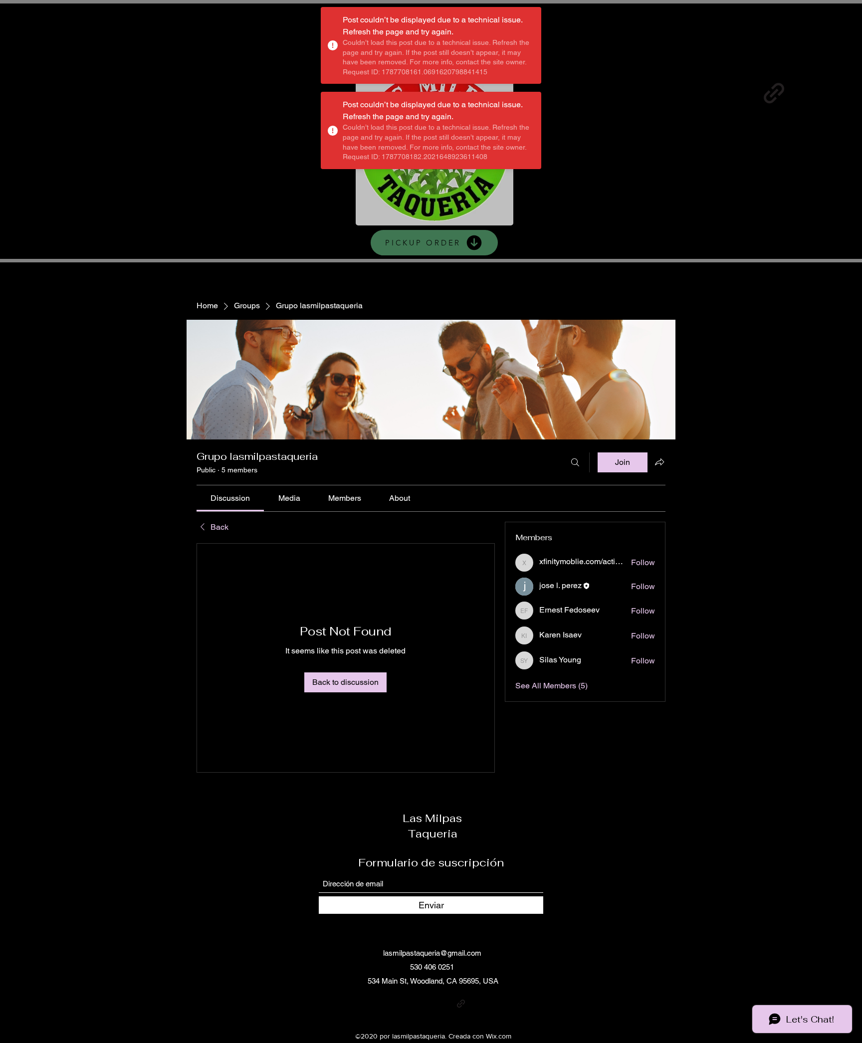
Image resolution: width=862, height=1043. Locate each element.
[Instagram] (628, 93)
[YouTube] (701, 93)
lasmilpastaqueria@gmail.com (432, 953)
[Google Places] (592, 93)
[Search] (575, 462)
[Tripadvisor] (810, 93)
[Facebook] (664, 93)
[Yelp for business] (737, 93)
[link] (230, 498)
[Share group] (659, 462)
